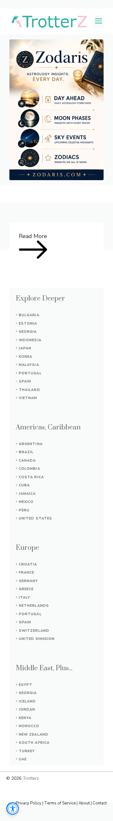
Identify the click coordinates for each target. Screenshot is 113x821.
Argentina (31, 444)
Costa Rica (31, 477)
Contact (100, 803)
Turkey (27, 751)
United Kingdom (37, 638)
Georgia (28, 331)
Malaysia (29, 364)
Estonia (28, 323)
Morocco (29, 726)
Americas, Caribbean (48, 427)
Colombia (29, 468)
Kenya (25, 718)
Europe (27, 548)
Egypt (26, 684)
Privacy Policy (28, 803)
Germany (28, 581)
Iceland (27, 701)
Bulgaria (29, 315)
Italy (24, 597)
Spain (25, 381)
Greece (26, 589)
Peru (24, 510)
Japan (25, 348)
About (84, 803)
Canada (27, 460)
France (27, 572)
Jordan (27, 709)
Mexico (26, 501)
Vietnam (28, 398)
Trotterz (31, 778)
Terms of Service (60, 803)
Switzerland (34, 630)
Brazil (26, 452)
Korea (26, 356)
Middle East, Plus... (44, 668)
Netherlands (34, 605)
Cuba (24, 485)
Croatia (28, 564)
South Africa (34, 742)
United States (35, 518)
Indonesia (30, 340)
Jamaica (27, 493)
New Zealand (33, 734)
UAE (23, 759)
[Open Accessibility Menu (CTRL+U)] (12, 808)
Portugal (30, 373)
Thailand (29, 390)
